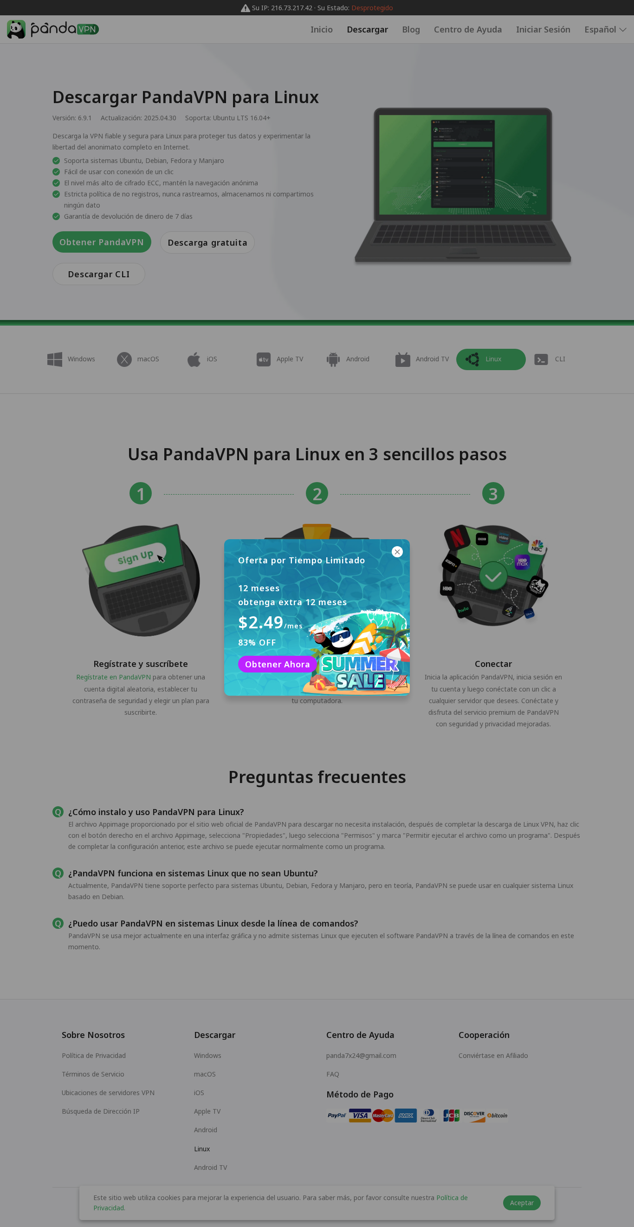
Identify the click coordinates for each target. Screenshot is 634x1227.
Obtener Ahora (277, 664)
